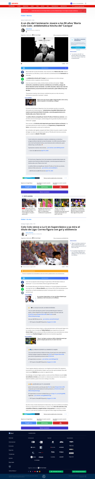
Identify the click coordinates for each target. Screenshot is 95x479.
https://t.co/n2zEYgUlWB (58, 393)
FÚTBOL (18, 6)
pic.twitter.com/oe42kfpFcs (49, 168)
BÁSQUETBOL (25, 6)
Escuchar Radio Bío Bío (79, 6)
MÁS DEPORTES (64, 6)
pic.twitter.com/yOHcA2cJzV (51, 319)
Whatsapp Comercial (57, 471)
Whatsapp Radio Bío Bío (80, 471)
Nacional (11, 438)
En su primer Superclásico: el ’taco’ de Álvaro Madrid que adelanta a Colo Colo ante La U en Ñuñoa (51, 297)
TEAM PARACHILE (54, 6)
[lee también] (31, 102)
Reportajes (11, 462)
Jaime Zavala (29, 28)
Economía (11, 446)
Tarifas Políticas (12, 470)
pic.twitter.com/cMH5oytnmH (55, 147)
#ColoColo (31, 314)
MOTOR (42, 6)
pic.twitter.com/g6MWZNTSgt (42, 395)
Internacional (12, 442)
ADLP (48, 6)
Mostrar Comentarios (44, 192)
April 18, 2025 (44, 150)
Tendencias (11, 454)
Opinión (11, 458)
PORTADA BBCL (12, 6)
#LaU (50, 314)
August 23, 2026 (51, 322)
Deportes (11, 450)
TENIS (37, 6)
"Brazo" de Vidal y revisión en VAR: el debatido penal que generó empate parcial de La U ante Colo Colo (52, 339)
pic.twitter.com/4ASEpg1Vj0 (50, 359)
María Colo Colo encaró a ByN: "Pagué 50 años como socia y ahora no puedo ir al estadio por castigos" (52, 100)
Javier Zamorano (29, 232)
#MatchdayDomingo (34, 316)
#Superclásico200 (41, 314)
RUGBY (32, 6)
